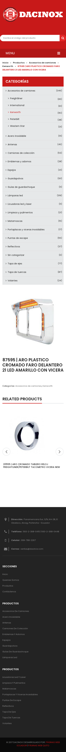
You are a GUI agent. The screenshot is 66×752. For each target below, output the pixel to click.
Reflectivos (14, 246)
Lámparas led (15, 195)
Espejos (12, 170)
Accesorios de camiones (42, 62)
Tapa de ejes (15, 263)
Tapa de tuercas (17, 272)
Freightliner (16, 98)
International (17, 105)
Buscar (63, 38)
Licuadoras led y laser (20, 204)
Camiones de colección (21, 153)
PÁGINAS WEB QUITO (38, 745)
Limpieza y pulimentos (20, 212)
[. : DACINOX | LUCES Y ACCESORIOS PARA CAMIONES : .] (33, 14)
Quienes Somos (10, 580)
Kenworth (7, 66)
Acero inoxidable (17, 136)
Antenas (12, 144)
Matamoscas (15, 221)
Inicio (5, 62)
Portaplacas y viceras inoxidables (26, 229)
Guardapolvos (15, 178)
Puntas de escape (18, 238)
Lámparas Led (9, 657)
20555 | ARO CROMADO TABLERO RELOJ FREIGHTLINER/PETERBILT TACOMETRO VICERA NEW (31, 466)
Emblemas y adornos (19, 161)
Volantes (12, 280)
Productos (19, 62)
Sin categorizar (16, 255)
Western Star (17, 126)
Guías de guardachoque (21, 187)
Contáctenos (9, 591)
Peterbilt (14, 119)
